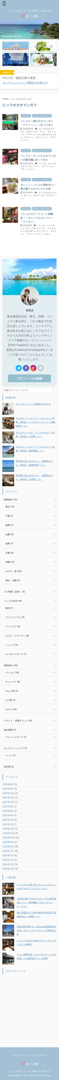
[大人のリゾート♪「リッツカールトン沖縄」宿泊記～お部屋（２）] (8, 437)
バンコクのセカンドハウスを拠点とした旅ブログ (29, 1071)
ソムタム (46, 234)
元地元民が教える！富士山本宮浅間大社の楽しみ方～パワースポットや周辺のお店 (36, 930)
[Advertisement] (29, 1006)
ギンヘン (28, 195)
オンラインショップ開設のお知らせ (25, 82)
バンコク (43, 163)
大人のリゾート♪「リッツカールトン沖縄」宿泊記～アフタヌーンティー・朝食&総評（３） (35, 422)
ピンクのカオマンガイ (30, 231)
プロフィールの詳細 (29, 378)
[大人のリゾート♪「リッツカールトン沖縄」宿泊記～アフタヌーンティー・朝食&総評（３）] (8, 423)
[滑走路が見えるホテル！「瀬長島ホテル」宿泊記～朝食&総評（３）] (8, 466)
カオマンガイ (32, 131)
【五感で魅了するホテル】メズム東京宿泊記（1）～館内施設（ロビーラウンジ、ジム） (36, 902)
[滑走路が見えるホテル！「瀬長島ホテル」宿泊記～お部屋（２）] (8, 480)
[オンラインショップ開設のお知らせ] (8, 409)
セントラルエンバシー (36, 228)
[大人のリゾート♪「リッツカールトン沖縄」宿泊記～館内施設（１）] (8, 452)
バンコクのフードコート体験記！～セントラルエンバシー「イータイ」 (36, 217)
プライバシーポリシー (37, 1055)
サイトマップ (18, 1055)
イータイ (52, 228)
